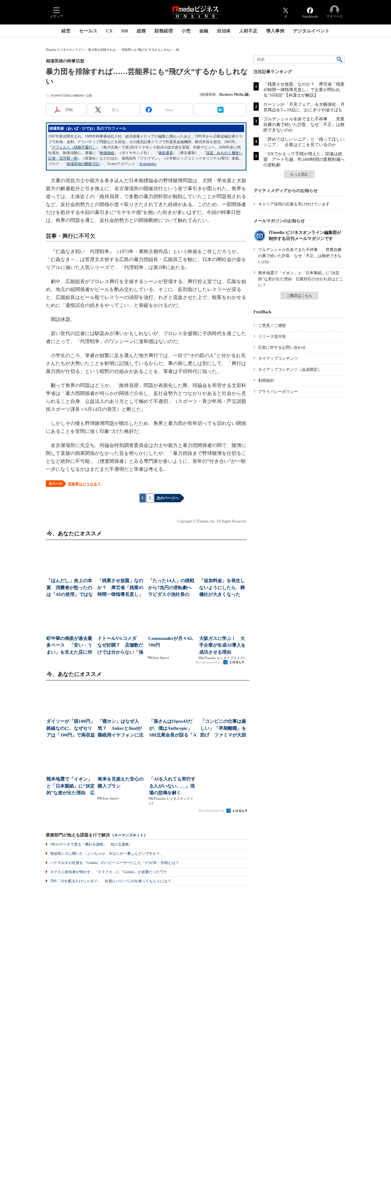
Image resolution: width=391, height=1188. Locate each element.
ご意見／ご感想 (272, 325)
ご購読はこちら (299, 295)
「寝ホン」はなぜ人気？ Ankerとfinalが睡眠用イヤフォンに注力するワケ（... (121, 729)
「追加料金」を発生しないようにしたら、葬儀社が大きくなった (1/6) (222, 588)
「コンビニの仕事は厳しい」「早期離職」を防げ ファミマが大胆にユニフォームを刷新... (223, 729)
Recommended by (209, 662)
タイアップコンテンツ (278, 358)
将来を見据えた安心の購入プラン (121, 782)
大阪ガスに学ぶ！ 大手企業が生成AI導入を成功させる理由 (222, 645)
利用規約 (266, 380)
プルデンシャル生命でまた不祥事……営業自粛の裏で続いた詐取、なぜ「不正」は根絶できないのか (304, 124)
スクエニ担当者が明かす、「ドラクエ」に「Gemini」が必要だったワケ (108, 872)
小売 (186, 30)
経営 (66, 30)
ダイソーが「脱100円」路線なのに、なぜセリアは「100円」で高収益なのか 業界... (70, 729)
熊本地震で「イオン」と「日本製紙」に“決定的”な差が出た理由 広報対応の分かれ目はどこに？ (300, 279)
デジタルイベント (311, 30)
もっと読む (299, 174)
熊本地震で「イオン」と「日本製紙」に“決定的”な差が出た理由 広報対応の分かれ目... (70, 786)
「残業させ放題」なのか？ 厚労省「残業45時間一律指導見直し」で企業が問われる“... (120, 588)
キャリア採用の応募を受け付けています (294, 204)
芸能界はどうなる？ (84, 484)
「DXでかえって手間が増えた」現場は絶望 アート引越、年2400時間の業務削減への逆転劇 (304, 159)
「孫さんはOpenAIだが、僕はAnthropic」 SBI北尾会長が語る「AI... (173, 729)
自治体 (224, 30)
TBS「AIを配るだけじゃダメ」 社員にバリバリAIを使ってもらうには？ (110, 881)
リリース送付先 (272, 336)
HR (124, 30)
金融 (203, 30)
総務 (141, 30)
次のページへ (168, 498)
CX (109, 30)
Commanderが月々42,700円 (170, 642)
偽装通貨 (165, 153)
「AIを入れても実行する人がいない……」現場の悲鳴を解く (172, 786)
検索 (340, 59)
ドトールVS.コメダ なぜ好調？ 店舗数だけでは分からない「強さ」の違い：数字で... (120, 646)
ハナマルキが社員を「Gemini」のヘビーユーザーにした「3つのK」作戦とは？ (114, 863)
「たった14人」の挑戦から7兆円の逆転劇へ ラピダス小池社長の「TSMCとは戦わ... (172, 588)
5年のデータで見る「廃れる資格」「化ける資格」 (91, 844)
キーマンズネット (129, 835)
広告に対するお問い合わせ (282, 347)
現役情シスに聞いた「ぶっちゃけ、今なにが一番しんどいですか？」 (107, 853)
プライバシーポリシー (278, 391)
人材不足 (248, 30)
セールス (88, 30)
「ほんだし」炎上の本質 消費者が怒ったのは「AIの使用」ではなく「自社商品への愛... (69, 588)
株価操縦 (107, 153)
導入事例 (275, 30)
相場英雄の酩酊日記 (83, 164)
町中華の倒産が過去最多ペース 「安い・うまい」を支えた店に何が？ (69, 646)
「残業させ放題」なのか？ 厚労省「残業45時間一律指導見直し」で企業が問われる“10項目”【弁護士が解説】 (304, 90)
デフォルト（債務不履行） (74, 147)
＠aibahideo (147, 164)
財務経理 (164, 30)
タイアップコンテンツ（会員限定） (290, 369)
